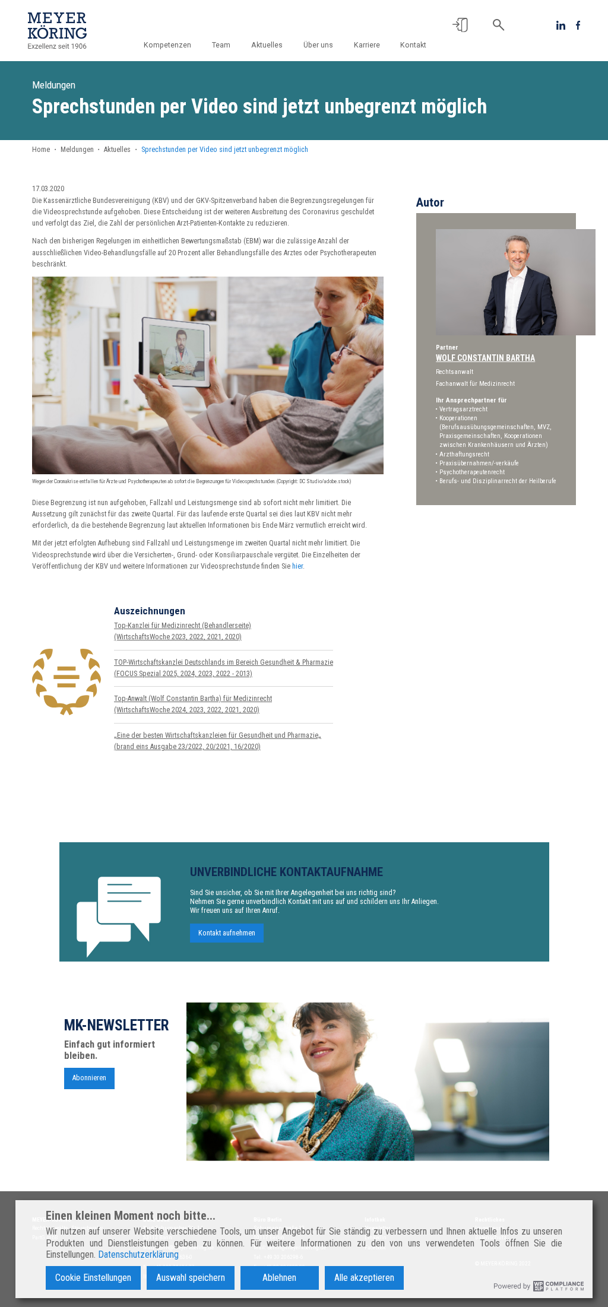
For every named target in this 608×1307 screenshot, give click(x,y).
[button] (460, 25)
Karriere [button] (367, 45)
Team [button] (221, 45)
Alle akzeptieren (364, 1277)
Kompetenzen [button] (167, 45)
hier (297, 566)
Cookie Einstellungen (93, 1277)
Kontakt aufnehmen (226, 933)
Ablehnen (279, 1277)
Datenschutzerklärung (138, 1254)
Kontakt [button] (413, 45)
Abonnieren (89, 1078)
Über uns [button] (318, 45)
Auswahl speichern (190, 1277)
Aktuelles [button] (267, 45)
